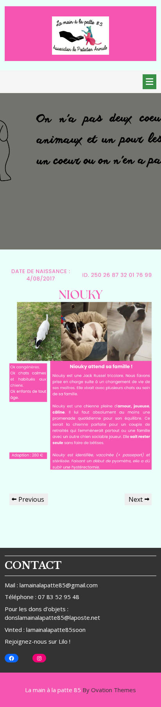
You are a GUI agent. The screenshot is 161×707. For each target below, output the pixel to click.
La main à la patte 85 (80, 690)
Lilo (63, 641)
